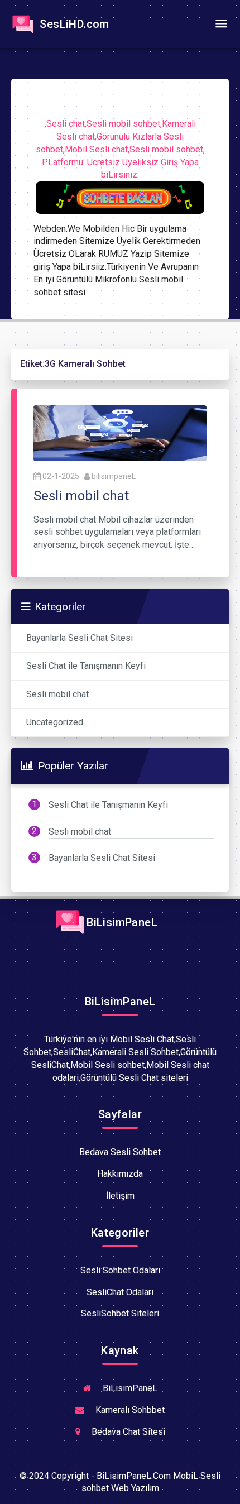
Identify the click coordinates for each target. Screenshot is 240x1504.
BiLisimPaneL (120, 922)
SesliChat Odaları (120, 1292)
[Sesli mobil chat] (120, 432)
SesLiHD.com (73, 24)
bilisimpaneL (114, 476)
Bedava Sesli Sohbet (120, 1152)
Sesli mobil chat (57, 694)
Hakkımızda (120, 1173)
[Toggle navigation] (221, 24)
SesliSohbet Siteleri (120, 1313)
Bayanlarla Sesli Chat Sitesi (79, 638)
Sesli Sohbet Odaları (120, 1270)
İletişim (120, 1195)
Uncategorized (54, 722)
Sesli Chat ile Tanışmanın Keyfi (86, 665)
